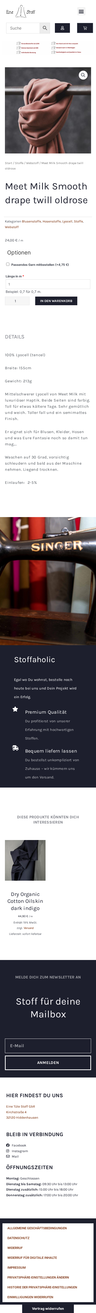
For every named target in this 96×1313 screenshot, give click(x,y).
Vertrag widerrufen (48, 1309)
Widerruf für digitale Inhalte (32, 1258)
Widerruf (15, 1248)
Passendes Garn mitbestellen (40, 265)
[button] (81, 11)
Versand (29, 928)
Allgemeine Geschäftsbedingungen (37, 1228)
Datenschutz (18, 1238)
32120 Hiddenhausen (22, 1117)
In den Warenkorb (56, 301)
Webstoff (32, 163)
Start (8, 163)
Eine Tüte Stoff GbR (20, 1106)
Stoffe (19, 163)
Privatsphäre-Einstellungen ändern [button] (38, 1277)
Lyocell (67, 221)
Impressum (16, 1267)
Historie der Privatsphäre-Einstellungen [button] (42, 1287)
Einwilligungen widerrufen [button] (30, 1297)
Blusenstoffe (31, 221)
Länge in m (15, 276)
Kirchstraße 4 (16, 1112)
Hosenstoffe (52, 221)
